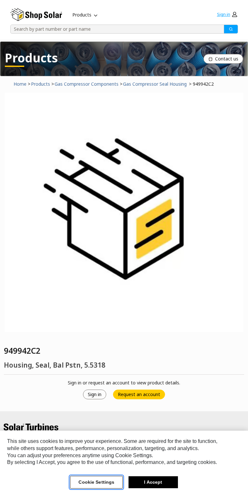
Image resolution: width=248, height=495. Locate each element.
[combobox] (115, 29)
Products (81, 15)
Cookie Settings (96, 482)
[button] (227, 14)
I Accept (153, 482)
